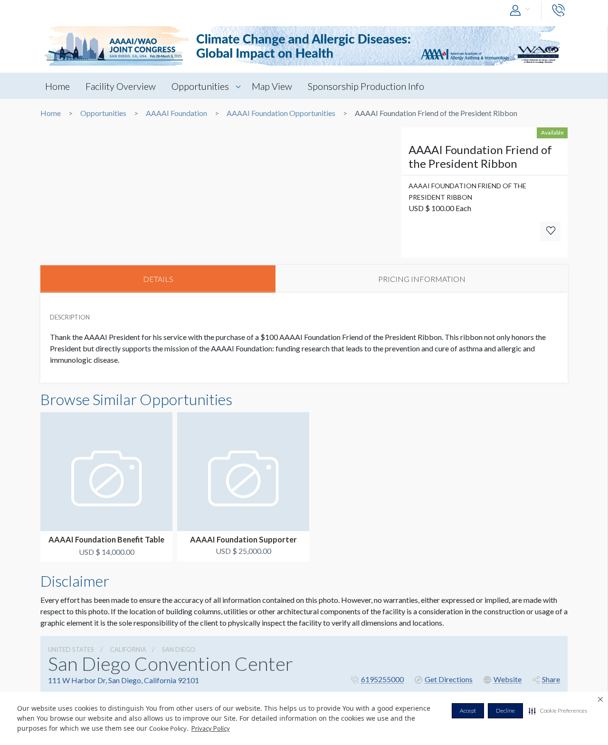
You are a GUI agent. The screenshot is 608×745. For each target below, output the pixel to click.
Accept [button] (468, 710)
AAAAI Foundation (176, 113)
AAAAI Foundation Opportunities (281, 113)
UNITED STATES (71, 649)
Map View (272, 86)
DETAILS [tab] (158, 278)
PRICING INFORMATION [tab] (422, 278)
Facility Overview (121, 86)
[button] (558, 710)
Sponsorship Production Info (366, 86)
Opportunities (200, 86)
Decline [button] (505, 710)
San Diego (178, 649)
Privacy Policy (210, 728)
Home (57, 86)
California (128, 649)
